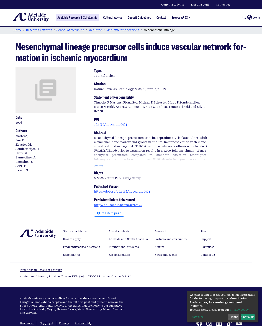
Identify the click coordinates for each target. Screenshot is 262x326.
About (205, 231)
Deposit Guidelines (139, 17)
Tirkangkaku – (41, 270)
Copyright (46, 323)
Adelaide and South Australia (128, 239)
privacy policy (239, 309)
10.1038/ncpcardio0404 (110, 124)
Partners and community (171, 239)
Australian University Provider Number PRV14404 (52, 276)
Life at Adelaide (119, 231)
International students (124, 247)
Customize (197, 316)
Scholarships (72, 254)
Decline (233, 316)
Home (17, 30)
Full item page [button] (110, 213)
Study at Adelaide (75, 231)
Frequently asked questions (81, 247)
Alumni (159, 247)
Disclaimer (27, 323)
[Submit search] (244, 17)
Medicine (95, 30)
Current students (172, 4)
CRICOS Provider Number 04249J (109, 276)
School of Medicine (70, 30)
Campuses (207, 247)
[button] (249, 17)
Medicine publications (122, 30)
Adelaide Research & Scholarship (77, 17)
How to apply (72, 239)
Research (161, 231)
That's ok (248, 316)
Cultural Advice (112, 17)
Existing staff (200, 4)
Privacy (64, 323)
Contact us (223, 4)
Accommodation (119, 254)
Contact (161, 17)
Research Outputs (39, 30)
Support (206, 239)
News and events (166, 254)
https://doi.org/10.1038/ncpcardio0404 (122, 191)
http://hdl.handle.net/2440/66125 (118, 205)
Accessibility (83, 323)
